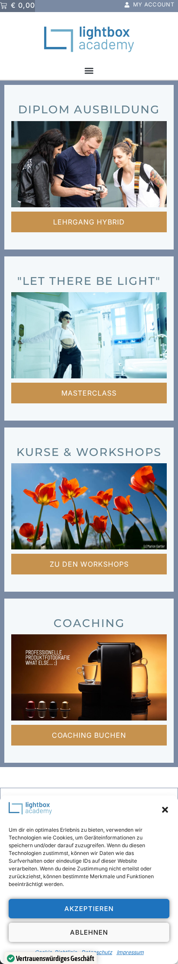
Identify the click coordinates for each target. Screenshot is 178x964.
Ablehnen (89, 932)
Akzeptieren (89, 909)
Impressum (130, 952)
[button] (165, 809)
